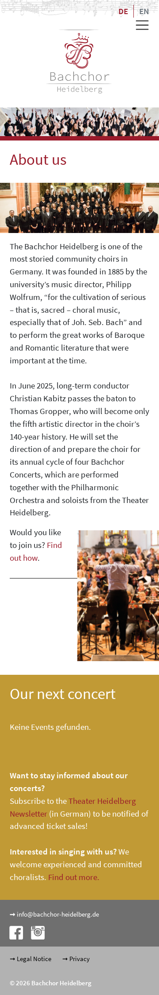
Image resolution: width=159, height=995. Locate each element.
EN (144, 11)
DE (123, 11)
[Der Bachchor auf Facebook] (13, 932)
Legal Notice (34, 958)
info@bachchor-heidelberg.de (58, 914)
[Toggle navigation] (139, 25)
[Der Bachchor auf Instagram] (34, 932)
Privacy (79, 958)
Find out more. (73, 877)
